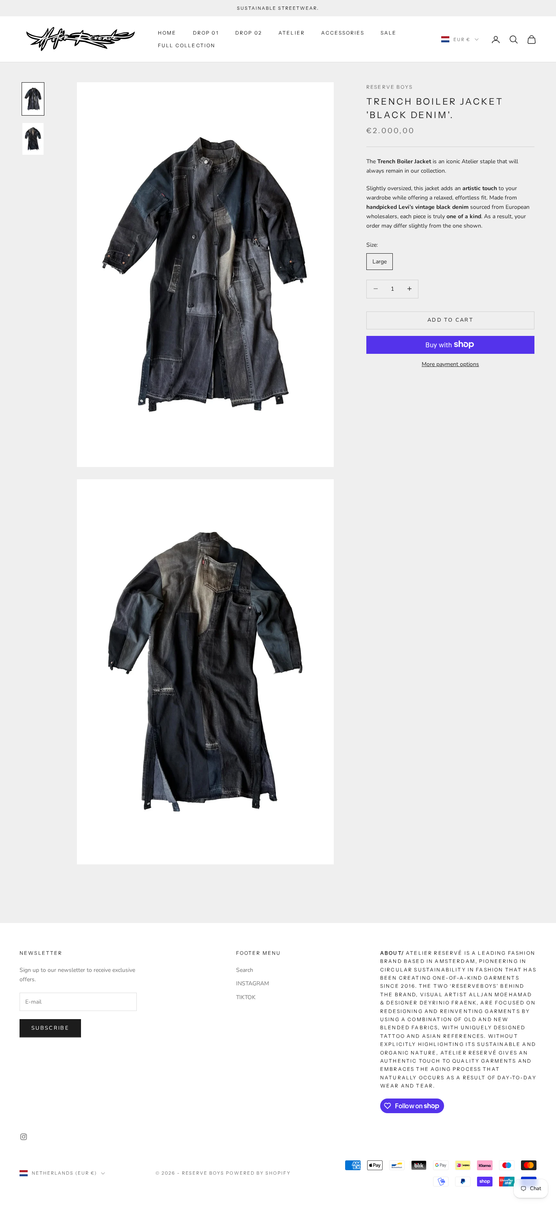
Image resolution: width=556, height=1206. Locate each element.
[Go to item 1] (33, 99)
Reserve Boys (389, 87)
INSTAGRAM (252, 983)
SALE (389, 33)
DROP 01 (206, 33)
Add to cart (450, 319)
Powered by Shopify (258, 1173)
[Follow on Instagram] (24, 1137)
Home (167, 33)
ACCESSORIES (342, 33)
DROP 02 (248, 33)
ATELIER (291, 33)
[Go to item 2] (33, 139)
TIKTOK (246, 997)
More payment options (450, 364)
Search (244, 970)
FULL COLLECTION (186, 45)
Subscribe (50, 1028)
